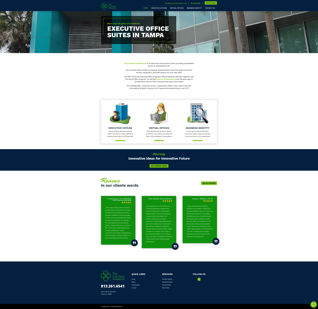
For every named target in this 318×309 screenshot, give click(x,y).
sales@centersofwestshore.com (176, 3)
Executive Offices (159, 8)
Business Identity (194, 8)
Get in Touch (210, 3)
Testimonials (136, 285)
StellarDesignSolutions (116, 306)
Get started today (159, 166)
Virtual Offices (177, 8)
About (133, 282)
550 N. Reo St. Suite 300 (108, 292)
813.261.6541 (195, 3)
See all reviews (209, 183)
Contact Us (210, 8)
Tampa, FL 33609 (106, 294)
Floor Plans (165, 288)
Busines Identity (167, 279)
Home (145, 8)
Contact (134, 288)
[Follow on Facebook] (199, 279)
